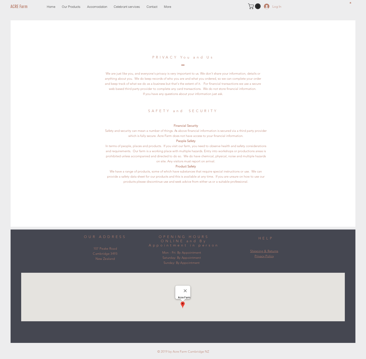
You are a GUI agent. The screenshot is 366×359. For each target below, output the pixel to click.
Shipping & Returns (264, 251)
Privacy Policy (264, 256)
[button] (350, 2)
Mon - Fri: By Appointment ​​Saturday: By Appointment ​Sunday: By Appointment (181, 257)
